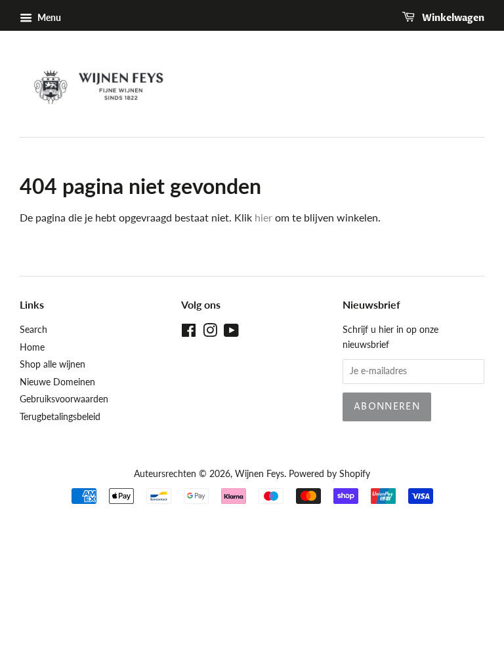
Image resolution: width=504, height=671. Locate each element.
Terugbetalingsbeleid (60, 417)
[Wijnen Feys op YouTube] (231, 333)
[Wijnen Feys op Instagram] (210, 333)
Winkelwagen (452, 18)
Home (32, 347)
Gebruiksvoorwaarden (64, 399)
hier (263, 217)
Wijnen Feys (259, 474)
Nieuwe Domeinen (57, 382)
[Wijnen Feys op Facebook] (188, 333)
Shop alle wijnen (52, 364)
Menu (48, 17)
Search (33, 329)
